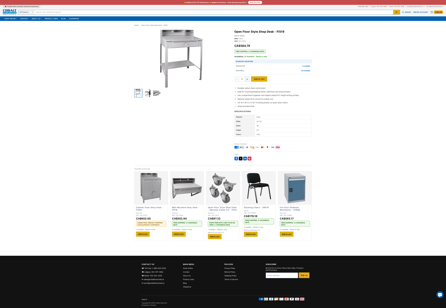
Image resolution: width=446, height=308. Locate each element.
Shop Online (11, 19)
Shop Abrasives (255, 2)
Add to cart (259, 79)
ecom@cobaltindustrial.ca (434, 6)
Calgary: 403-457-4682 (379, 6)
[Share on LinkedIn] (245, 158)
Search (144, 299)
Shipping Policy (230, 276)
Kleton (242, 36)
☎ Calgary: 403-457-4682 (152, 272)
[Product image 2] (148, 93)
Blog (63, 19)
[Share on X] (241, 158)
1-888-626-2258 (362, 6)
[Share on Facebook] (236, 158)
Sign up (304, 275)
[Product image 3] (157, 93)
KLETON (139, 213)
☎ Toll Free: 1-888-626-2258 (154, 268)
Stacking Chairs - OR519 (256, 207)
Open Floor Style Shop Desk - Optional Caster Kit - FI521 (222, 208)
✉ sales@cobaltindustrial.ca (153, 279)
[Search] (396, 12)
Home (136, 25)
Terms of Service (231, 279)
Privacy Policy (229, 268)
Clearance (74, 19)
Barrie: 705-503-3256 (397, 6)
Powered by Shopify (149, 305)
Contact (24, 19)
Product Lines (51, 19)
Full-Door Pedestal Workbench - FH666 (290, 208)
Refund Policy (229, 272)
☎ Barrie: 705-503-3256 (152, 276)
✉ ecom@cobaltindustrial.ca (153, 283)
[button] (181, 59)
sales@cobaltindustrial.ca (415, 6)
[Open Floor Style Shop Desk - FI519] (138, 93)
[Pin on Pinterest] (249, 158)
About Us (36, 19)
